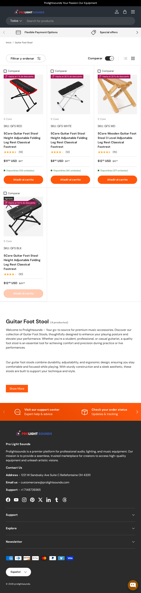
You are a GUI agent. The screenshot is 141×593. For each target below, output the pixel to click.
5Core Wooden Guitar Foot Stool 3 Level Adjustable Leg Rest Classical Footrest (117, 140)
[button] (125, 12)
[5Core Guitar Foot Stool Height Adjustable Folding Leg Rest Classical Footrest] (23, 94)
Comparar (95, 58)
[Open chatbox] (133, 585)
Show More (17, 389)
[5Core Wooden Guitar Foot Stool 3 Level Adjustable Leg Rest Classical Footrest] (117, 94)
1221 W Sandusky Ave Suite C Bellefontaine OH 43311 (56, 475)
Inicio (8, 42)
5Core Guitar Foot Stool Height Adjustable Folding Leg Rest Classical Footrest (22, 140)
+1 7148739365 (31, 490)
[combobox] (70, 21)
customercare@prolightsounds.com (45, 482)
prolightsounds (22, 583)
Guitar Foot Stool (23, 42)
